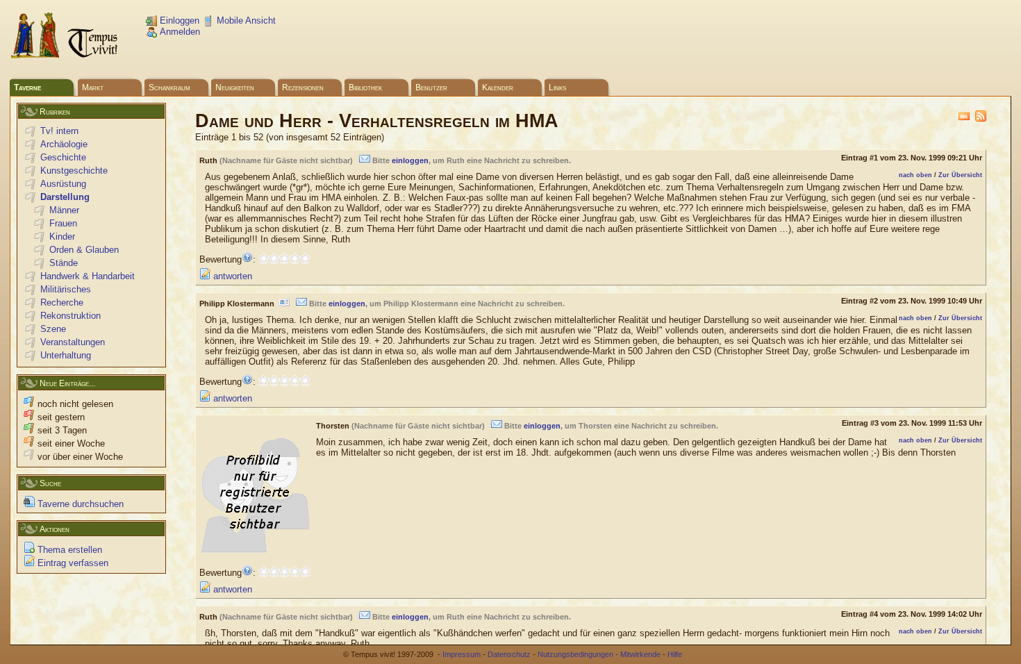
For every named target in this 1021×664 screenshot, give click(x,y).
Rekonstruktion (70, 315)
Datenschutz (509, 654)
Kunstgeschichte (74, 170)
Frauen (63, 223)
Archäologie (64, 144)
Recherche (61, 302)
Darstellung (65, 197)
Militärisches (65, 289)
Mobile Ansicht (245, 20)
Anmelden (178, 31)
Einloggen (178, 20)
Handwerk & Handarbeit (87, 276)
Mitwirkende (640, 654)
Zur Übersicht (960, 175)
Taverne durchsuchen (79, 504)
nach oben (915, 175)
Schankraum (169, 87)
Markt (92, 87)
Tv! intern (59, 131)
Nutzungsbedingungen (575, 654)
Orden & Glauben (84, 249)
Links (557, 87)
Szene (53, 329)
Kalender (497, 87)
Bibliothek (365, 87)
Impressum (461, 654)
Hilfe (674, 654)
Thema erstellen (68, 550)
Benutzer (431, 87)
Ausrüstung (63, 184)
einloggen (410, 160)
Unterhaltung (65, 355)
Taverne (27, 87)
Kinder (62, 236)
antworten (231, 276)
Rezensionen (303, 87)
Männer (64, 210)
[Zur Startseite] (65, 56)
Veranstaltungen (72, 342)
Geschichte (63, 157)
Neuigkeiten (234, 87)
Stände (63, 263)
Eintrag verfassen (71, 563)
